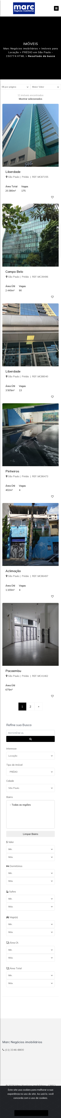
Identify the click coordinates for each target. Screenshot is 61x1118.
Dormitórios (15, 866)
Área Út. (14, 942)
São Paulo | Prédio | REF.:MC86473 (28, 476)
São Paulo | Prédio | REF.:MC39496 (28, 276)
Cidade (10, 780)
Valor (11, 842)
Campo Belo (14, 272)
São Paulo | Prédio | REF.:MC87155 (28, 176)
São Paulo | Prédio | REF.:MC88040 (28, 376)
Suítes (12, 891)
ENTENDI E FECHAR (31, 1113)
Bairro (9, 797)
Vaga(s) (13, 917)
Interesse (11, 748)
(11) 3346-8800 (14, 1049)
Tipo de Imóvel (14, 764)
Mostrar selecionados (30, 98)
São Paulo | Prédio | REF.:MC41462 (28, 675)
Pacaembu (13, 671)
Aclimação (13, 571)
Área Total (15, 968)
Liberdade (12, 172)
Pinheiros (12, 471)
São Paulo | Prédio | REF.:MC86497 (28, 576)
